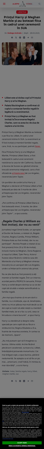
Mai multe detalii (25, 412)
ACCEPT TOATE (22, 443)
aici (3, 421)
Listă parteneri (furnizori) (7, 438)
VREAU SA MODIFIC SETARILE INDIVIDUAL (22, 446)
